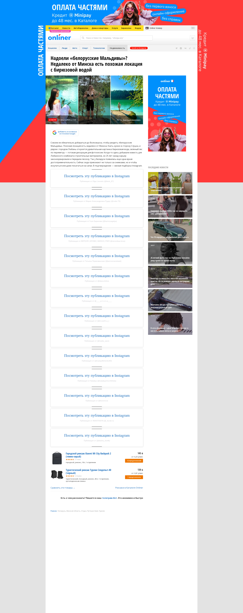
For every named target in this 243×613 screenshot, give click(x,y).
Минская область (73, 511)
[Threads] (194, 48)
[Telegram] (176, 48)
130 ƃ (140, 469)
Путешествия (92, 511)
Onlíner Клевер (156, 28)
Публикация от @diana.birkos (97, 281)
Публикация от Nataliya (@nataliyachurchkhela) (97, 381)
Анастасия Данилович (131, 120)
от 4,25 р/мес (137, 457)
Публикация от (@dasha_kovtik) (97, 441)
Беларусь (62, 511)
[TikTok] (190, 48)
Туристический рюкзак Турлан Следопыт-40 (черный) (88, 471)
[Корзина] (192, 37)
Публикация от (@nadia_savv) (96, 341)
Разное (54, 511)
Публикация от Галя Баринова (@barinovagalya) (97, 221)
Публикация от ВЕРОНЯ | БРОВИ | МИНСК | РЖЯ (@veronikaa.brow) (96, 241)
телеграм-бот (109, 498)
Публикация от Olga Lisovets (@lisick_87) (97, 181)
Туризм (102, 511)
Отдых (83, 511)
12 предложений (134, 460)
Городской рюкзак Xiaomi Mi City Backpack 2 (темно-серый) (88, 455)
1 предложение (134, 477)
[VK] (185, 48)
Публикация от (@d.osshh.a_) (97, 321)
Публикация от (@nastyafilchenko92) (97, 361)
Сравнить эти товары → (63, 487)
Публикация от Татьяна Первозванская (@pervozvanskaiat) (96, 261)
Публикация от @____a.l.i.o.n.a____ (97, 301)
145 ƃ (140, 453)
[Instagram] (180, 48)
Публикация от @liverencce (97, 401)
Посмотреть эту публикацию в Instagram (97, 175)
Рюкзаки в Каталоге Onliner (129, 487)
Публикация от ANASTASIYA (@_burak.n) (97, 421)
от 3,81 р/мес (137, 473)
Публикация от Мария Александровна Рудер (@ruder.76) (96, 201)
